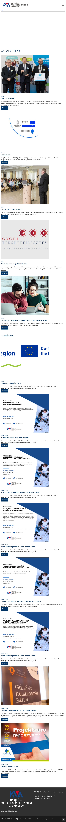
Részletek (5, 108)
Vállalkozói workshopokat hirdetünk (14, 264)
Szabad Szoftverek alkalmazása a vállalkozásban (18, 710)
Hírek (2, 96)
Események (4, 381)
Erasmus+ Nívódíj (7, 98)
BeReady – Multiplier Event (11, 383)
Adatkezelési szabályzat (9, 811)
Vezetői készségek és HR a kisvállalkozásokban (18, 547)
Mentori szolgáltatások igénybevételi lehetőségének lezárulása (24, 320)
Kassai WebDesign (42, 819)
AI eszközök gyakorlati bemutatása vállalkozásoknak (20, 492)
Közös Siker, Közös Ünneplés (11, 209)
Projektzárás (5, 155)
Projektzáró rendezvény (9, 767)
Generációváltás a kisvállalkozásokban (15, 438)
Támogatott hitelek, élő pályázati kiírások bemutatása (21, 601)
